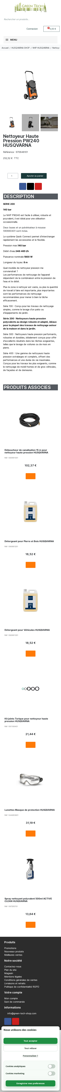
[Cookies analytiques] (51, 1066)
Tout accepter (30, 1041)
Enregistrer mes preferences (30, 1083)
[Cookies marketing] (51, 1073)
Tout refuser (30, 1048)
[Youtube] (15, 1021)
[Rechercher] (56, 19)
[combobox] (24, 19)
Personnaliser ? (30, 1055)
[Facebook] (7, 1021)
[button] (51, 29)
